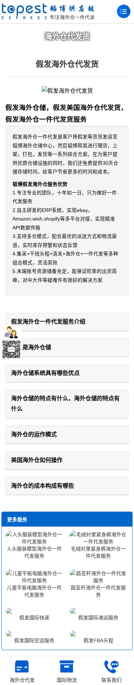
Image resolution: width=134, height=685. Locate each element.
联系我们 (111, 680)
